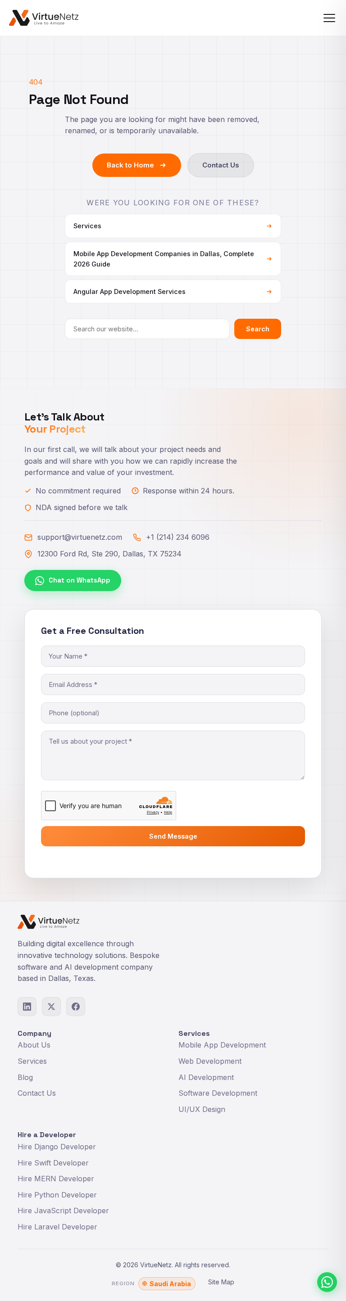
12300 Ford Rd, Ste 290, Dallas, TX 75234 (109, 553)
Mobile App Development (222, 1044)
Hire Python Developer (57, 1194)
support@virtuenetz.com (79, 537)
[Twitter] (51, 1006)
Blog (25, 1077)
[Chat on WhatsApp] (327, 1282)
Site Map (221, 1282)
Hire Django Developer (57, 1146)
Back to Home (130, 165)
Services (32, 1061)
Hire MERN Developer (56, 1178)
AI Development (206, 1077)
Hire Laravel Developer (57, 1226)
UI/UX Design (201, 1109)
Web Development (209, 1061)
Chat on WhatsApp (79, 580)
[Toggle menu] (329, 18)
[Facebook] (75, 1006)
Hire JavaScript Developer (63, 1210)
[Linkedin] (27, 1006)
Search (257, 329)
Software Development (217, 1093)
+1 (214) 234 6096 (177, 537)
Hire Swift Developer (53, 1162)
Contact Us (220, 165)
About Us (34, 1044)
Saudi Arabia (170, 1283)
